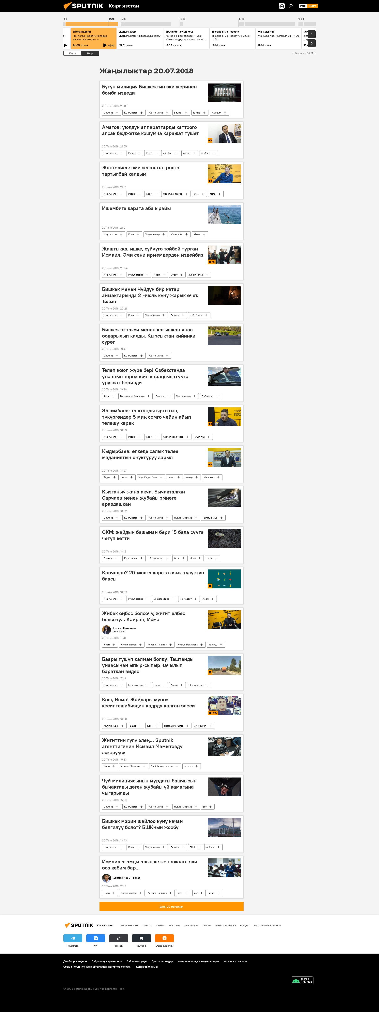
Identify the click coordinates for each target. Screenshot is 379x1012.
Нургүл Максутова (188, 644)
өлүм (209, 558)
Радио (131, 153)
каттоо (186, 153)
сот (204, 806)
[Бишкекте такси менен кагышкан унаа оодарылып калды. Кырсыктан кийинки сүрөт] (224, 335)
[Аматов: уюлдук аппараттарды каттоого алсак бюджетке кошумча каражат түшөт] (224, 133)
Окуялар (108, 112)
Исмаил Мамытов (157, 644)
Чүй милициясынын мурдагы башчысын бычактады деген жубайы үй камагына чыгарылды (149, 787)
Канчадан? (186, 598)
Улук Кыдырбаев (148, 477)
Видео (174, 685)
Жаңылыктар (156, 112)
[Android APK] (302, 980)
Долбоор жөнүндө (75, 961)
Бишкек (178, 112)
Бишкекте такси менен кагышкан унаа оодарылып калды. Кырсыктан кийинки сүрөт (148, 335)
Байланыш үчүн (137, 961)
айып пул (199, 436)
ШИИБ (196, 112)
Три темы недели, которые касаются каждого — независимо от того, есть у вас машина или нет (93, 41)
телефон (167, 153)
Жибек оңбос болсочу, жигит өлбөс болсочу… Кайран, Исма (143, 616)
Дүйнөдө (160, 396)
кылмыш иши (210, 517)
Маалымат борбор (267, 925)
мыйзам (205, 153)
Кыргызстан (131, 112)
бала (193, 558)
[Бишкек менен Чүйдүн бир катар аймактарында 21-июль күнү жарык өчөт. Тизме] (224, 295)
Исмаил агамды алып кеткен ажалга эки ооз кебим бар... (149, 864)
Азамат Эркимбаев (173, 436)
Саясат (147, 925)
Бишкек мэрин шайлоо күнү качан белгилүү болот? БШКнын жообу (142, 824)
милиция (216, 112)
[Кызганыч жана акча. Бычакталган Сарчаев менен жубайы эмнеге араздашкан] (224, 498)
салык (171, 477)
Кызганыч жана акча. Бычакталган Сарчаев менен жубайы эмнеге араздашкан (143, 498)
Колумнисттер (128, 644)
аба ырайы (177, 234)
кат (196, 892)
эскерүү (213, 644)
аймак (197, 234)
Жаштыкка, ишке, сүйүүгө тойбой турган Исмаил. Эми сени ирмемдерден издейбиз (152, 252)
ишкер (189, 477)
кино (196, 193)
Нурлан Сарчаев (183, 517)
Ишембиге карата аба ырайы (136, 208)
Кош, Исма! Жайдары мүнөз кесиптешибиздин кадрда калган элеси (148, 702)
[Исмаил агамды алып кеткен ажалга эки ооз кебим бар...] (224, 867)
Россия (174, 925)
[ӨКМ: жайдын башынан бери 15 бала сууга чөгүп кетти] (224, 538)
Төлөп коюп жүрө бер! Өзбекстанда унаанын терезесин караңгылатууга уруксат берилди (145, 376)
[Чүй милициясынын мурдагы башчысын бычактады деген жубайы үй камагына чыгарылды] (224, 787)
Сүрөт (174, 274)
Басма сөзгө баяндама (132, 396)
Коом (149, 153)
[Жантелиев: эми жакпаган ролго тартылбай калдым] (224, 173)
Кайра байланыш (147, 966)
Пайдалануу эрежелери (107, 961)
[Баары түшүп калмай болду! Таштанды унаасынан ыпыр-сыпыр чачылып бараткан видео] (224, 665)
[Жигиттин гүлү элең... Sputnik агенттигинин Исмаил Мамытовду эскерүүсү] (224, 746)
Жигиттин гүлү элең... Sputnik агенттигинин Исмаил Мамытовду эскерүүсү (142, 746)
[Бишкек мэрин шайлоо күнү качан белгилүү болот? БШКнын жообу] (224, 827)
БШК (192, 847)
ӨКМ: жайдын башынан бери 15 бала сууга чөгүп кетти (153, 535)
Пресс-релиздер (162, 961)
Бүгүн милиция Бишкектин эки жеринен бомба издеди (149, 89)
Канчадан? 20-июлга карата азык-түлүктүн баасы (153, 575)
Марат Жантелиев (172, 193)
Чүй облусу (196, 315)
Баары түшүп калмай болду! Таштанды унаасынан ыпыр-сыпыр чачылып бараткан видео (147, 665)
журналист (200, 725)
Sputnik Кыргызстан (162, 766)
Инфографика (161, 598)
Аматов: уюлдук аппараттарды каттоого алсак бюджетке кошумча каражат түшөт (150, 130)
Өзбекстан (207, 396)
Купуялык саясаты (235, 961)
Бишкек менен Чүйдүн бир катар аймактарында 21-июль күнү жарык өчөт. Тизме (150, 295)
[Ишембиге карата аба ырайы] (224, 214)
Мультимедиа (135, 274)
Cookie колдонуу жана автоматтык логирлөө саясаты (97, 966)
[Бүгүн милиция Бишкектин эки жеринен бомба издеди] (224, 92)
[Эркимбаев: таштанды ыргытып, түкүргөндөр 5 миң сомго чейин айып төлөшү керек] (224, 416)
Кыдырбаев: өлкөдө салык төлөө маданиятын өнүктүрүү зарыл (140, 454)
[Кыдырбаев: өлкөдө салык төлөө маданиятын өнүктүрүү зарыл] (224, 457)
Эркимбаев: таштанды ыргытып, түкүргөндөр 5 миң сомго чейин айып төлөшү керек (146, 416)
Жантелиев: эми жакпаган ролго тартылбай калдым (140, 170)
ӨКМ (176, 558)
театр (213, 193)
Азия (106, 396)
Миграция (191, 925)
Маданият (209, 477)
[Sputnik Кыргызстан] (85, 11)
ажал (211, 892)
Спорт (207, 925)
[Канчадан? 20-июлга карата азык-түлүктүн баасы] (224, 578)
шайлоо (210, 847)
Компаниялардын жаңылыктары (198, 961)
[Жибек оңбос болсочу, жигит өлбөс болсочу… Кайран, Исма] (224, 619)
